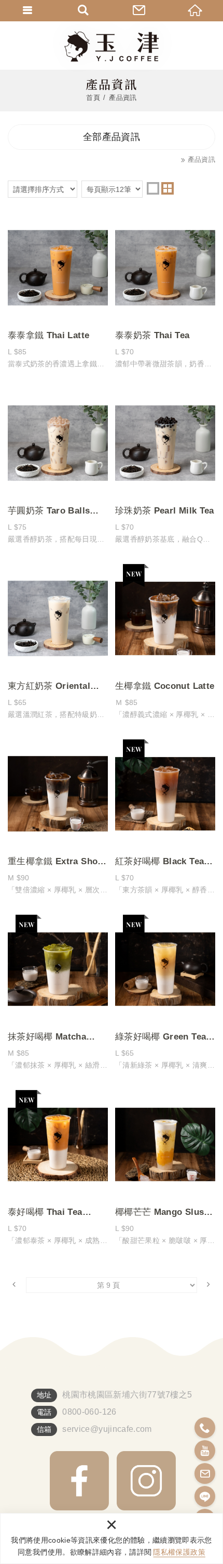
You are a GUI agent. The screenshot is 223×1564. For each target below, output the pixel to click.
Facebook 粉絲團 (79, 1480)
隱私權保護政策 (179, 1552)
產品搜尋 (84, 10)
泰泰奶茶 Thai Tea (165, 293)
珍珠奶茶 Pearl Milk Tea (165, 469)
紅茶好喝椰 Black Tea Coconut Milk (165, 819)
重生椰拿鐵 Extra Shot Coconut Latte (58, 819)
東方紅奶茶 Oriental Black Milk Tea (58, 644)
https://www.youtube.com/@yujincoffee (204, 1450)
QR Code (146, 1480)
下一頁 (208, 1283)
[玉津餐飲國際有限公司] (111, 46)
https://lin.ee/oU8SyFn (204, 1496)
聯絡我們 (140, 10)
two (167, 188)
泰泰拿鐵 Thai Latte (58, 293)
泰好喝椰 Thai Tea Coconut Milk (58, 1170)
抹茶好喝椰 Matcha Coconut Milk (58, 995)
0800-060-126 (89, 1411)
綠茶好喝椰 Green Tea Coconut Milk (165, 995)
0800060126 (204, 1427)
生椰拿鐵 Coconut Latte (165, 644)
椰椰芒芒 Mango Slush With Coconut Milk (165, 1170)
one (153, 188)
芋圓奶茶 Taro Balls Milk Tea (58, 469)
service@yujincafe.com (106, 1429)
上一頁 (14, 1283)
